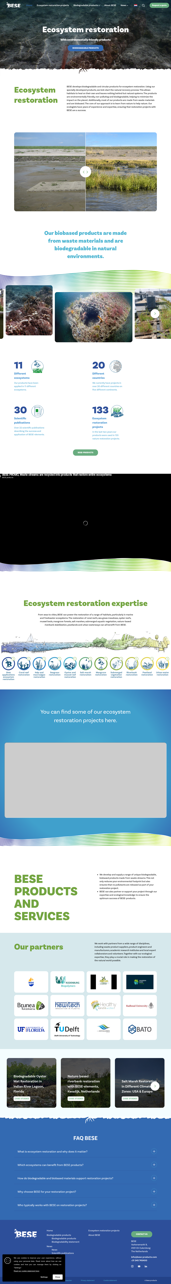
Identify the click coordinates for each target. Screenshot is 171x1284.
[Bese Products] (13, 5)
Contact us (141, 1234)
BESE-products (85, 452)
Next (151, 310)
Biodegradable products (85, 5)
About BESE (110, 5)
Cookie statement (110, 1280)
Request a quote (159, 5)
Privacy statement (88, 1280)
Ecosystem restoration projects (53, 5)
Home (29, 5)
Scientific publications (63, 1253)
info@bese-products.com (144, 1257)
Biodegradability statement (65, 1241)
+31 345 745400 (139, 1260)
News (123, 5)
